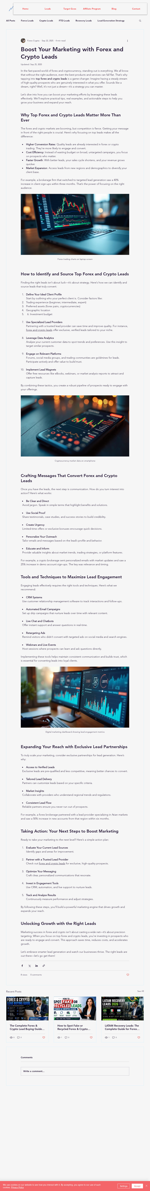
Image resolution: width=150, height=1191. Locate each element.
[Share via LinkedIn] (36, 965)
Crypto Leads (46, 20)
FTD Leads (64, 20)
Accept (137, 1186)
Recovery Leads (84, 20)
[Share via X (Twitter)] (29, 965)
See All (140, 991)
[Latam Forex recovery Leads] (122, 1008)
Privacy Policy (17, 1187)
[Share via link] (43, 965)
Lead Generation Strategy (111, 20)
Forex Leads (27, 20)
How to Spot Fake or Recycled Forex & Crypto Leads (72, 1027)
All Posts (10, 20)
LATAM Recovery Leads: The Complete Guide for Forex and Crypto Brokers (122, 1027)
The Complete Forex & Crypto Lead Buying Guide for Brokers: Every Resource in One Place (27, 1027)
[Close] (146, 1186)
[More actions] (127, 40)
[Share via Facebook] (22, 965)
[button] (140, 20)
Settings (123, 1186)
